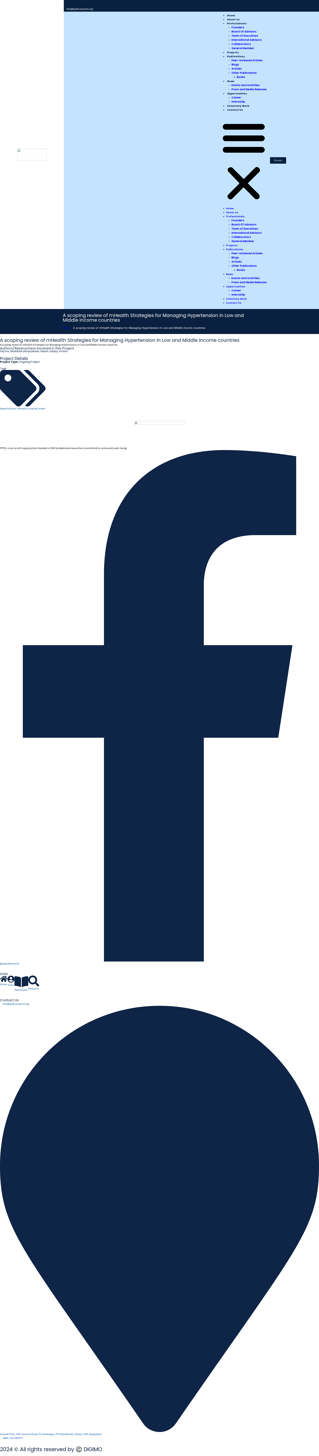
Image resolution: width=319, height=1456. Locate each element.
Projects (233, 52)
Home (231, 15)
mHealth (22, 408)
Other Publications (244, 73)
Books (241, 77)
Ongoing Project (29, 362)
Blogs (235, 64)
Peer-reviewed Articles (247, 60)
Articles (236, 69)
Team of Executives (244, 36)
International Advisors (246, 40)
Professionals (237, 23)
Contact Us (235, 110)
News (230, 81)
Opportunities (237, 93)
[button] (244, 160)
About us (233, 19)
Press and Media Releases (249, 89)
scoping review (36, 408)
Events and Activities (245, 85)
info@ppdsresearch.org (79, 8)
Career (236, 97)
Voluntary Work (238, 106)
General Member (242, 48)
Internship (238, 102)
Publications (236, 56)
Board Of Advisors (243, 31)
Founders (237, 27)
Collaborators (241, 44)
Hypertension (8, 408)
